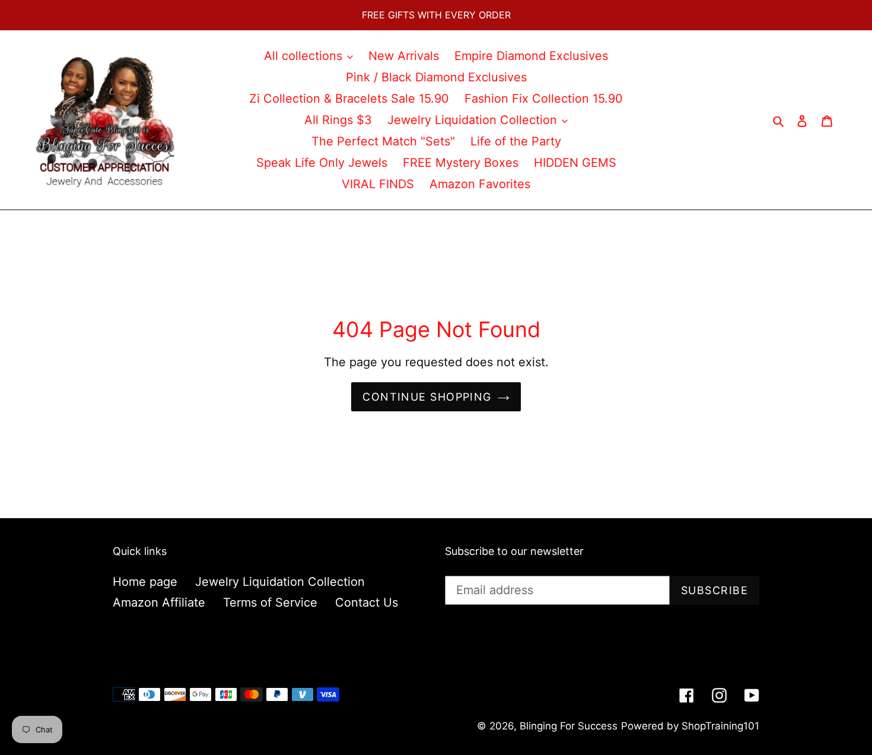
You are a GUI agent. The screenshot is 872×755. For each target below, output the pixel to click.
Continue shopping (426, 397)
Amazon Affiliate (159, 602)
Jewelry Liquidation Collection (280, 582)
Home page (145, 582)
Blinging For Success (569, 726)
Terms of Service (270, 602)
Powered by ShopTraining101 (690, 726)
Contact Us (366, 602)
